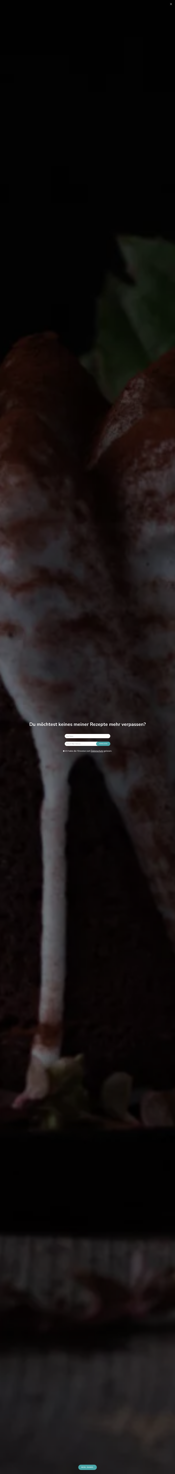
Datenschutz (97, 751)
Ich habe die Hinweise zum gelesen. (88, 751)
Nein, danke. (87, 1467)
